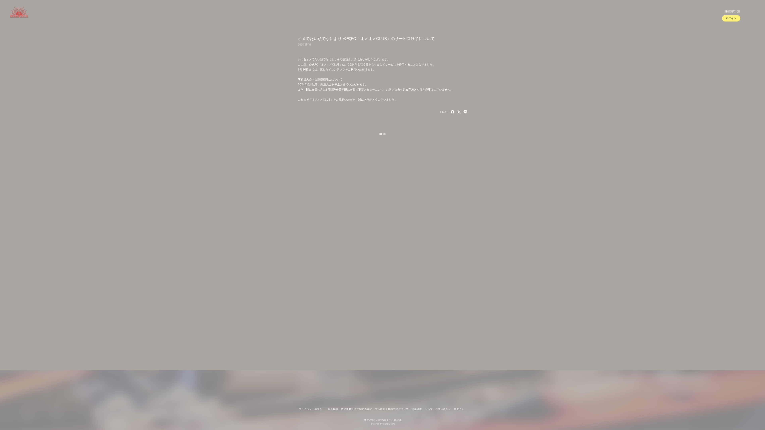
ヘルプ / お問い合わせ (438, 409)
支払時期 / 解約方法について (392, 409)
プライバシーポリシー (312, 409)
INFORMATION (732, 11)
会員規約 (333, 409)
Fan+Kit (397, 419)
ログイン (731, 18)
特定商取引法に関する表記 (356, 409)
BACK (382, 134)
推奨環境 (417, 409)
